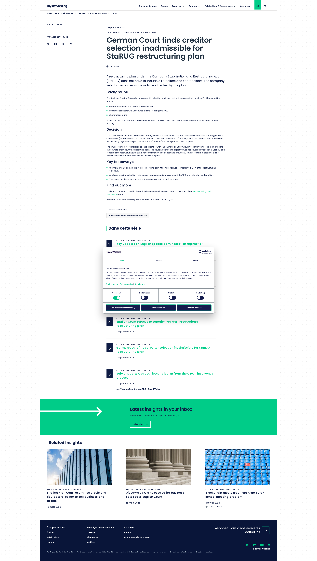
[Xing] (71, 44)
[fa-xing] (267, 545)
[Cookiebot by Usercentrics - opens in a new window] (200, 252)
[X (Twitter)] (63, 44)
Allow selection (158, 308)
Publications (88, 13)
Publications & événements (219, 6)
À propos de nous (148, 6)
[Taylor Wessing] (56, 6)
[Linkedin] (48, 44)
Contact (51, 542)
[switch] (144, 298)
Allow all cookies (194, 308)
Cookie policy (112, 284)
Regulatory (139, 284)
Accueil (50, 13)
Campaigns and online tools (100, 527)
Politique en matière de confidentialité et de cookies (101, 552)
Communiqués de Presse (136, 537)
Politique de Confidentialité (60, 552)
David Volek (154, 389)
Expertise (176, 6)
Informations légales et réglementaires (147, 552)
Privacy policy (126, 284)
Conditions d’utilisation (181, 552)
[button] (257, 6)
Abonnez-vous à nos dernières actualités (237, 530)
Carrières (245, 6)
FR (265, 6)
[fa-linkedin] (252, 545)
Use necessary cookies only (123, 308)
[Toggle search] (257, 6)
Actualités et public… (67, 13)
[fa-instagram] (245, 545)
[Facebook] (55, 44)
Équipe (164, 6)
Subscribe (158, 417)
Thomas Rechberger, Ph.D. (133, 389)
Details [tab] (159, 260)
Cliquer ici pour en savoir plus (79, 482)
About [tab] (195, 260)
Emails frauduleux (204, 552)
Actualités (129, 527)
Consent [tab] (121, 260)
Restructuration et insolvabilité (126, 215)
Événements (92, 537)
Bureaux (193, 6)
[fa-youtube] (260, 545)
